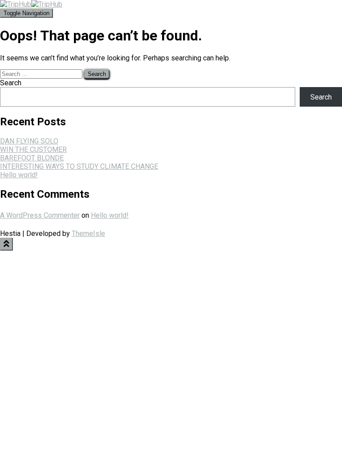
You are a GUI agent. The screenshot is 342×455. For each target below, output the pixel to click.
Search (10, 83)
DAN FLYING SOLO (29, 141)
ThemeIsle (88, 233)
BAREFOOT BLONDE (32, 158)
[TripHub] (31, 4)
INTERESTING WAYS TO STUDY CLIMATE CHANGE (79, 166)
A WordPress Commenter (40, 215)
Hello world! (19, 175)
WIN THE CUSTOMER (33, 149)
